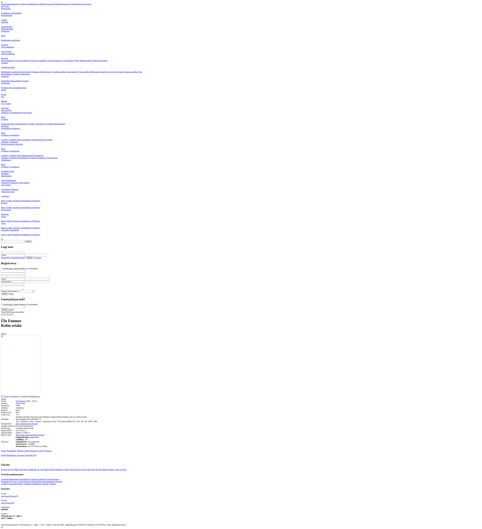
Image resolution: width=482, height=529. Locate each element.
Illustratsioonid (59, 124)
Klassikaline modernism (10, 128)
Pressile (59, 482)
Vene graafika (83, 72)
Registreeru (5, 258)
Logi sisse (37, 258)
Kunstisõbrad (36, 484)
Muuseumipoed (49, 482)
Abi (34, 455)
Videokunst (5, 189)
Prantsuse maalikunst (38, 61)
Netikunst (14, 189)
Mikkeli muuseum (47, 4)
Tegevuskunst (52, 158)
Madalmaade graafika (9, 72)
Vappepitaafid (6, 27)
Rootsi (3, 217)
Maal (3, 36)
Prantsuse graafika (38, 72)
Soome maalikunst (54, 61)
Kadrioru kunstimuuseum (29, 4)
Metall (3, 90)
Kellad (3, 94)
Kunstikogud (25, 479)
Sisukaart (20, 455)
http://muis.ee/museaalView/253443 (30, 435)
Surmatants (5, 13)
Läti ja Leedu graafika (115, 72)
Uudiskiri (26, 484)
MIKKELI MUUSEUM (66, 470)
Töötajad (52, 484)
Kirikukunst (5, 9)
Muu (77, 61)
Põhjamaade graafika (98, 72)
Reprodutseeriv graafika (10, 74)
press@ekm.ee (7, 503)
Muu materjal (6, 110)
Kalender (41, 479)
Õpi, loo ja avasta (16, 482)
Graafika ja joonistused (10, 135)
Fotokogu (48, 451)
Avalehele (5, 479)
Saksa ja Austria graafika (56, 72)
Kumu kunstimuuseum (10, 4)
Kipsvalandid (15, 81)
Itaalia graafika (72, 72)
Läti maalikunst (69, 61)
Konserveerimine (52, 479)
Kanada (4, 203)
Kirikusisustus (6, 15)
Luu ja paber (6, 103)
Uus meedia (5, 185)
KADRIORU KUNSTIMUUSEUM (41, 470)
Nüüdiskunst (6, 160)
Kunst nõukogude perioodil (12, 144)
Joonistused (25, 74)
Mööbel (4, 101)
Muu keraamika (15, 88)
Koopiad (4, 45)
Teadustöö (5, 482)
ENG (7, 6)
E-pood (40, 451)
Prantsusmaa (6, 210)
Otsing (3, 451)
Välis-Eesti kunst (7, 192)
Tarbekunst (5, 83)
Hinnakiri (33, 451)
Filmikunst (42, 158)
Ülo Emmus (20, 401)
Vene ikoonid (6, 51)
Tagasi (3, 399)
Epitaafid (4, 22)
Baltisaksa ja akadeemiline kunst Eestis (16, 113)
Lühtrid (4, 20)
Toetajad (45, 484)
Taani (3, 223)
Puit (2, 97)
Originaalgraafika (8, 67)
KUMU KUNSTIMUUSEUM (13, 470)
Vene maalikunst (7, 47)
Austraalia (5, 196)
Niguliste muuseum (62, 4)
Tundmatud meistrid (99, 61)
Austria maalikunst (22, 61)
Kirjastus (27, 482)
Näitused (33, 479)
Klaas (24, 88)
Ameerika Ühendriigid (10, 230)
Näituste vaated (23, 451)
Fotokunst (33, 158)
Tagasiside (29, 455)
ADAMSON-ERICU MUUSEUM (112, 470)
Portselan (4, 88)
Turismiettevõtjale (15, 484)
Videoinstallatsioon (8, 180)
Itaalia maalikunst (8, 54)
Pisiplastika (5, 81)
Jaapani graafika (131, 72)
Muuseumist (14, 479)
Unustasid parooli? (18, 258)
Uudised (4, 484)
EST (3, 6)
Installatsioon (24, 158)
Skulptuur (5, 76)
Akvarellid (48, 124)
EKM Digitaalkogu (8, 455)
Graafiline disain (14, 140)
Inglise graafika (25, 72)
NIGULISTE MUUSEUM (87, 470)
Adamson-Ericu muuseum (81, 4)
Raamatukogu (37, 482)
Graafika (4, 63)
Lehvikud (5, 108)
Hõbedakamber (7, 29)
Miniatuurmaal (85, 61)
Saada (11, 294)
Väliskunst (5, 31)
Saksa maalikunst (8, 61)
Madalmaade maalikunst (10, 40)
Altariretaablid (15, 13)
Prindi (3, 334)
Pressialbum (11, 451)
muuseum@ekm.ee (8, 496)
